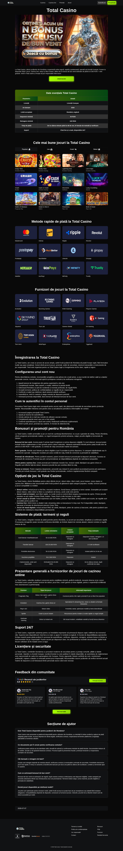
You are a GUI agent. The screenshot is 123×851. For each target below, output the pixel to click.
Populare (25, 149)
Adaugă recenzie (98, 680)
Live (48, 149)
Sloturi (95, 149)
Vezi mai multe (61, 711)
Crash (72, 149)
